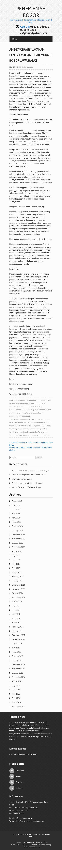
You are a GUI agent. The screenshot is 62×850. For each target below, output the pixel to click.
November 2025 (18, 539)
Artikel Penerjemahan (31, 847)
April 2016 (16, 698)
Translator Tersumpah (27, 435)
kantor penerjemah (38, 422)
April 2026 (16, 518)
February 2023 (17, 656)
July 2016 (15, 685)
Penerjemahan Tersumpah (19, 416)
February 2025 (17, 576)
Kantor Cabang (45, 844)
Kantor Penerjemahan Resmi (30, 406)
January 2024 (17, 631)
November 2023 (18, 639)
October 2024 (17, 593)
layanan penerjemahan (18, 429)
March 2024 (16, 622)
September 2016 (18, 677)
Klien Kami (15, 844)
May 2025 (16, 564)
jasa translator (43, 419)
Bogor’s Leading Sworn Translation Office (28, 475)
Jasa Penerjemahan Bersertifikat (38, 400)
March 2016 (16, 702)
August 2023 (17, 643)
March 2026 (16, 522)
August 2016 (17, 681)
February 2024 (17, 627)
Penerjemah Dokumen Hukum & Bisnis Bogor (30, 470)
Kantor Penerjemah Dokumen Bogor (26, 487)
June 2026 (16, 509)
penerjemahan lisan (17, 413)
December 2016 (18, 664)
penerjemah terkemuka (28, 432)
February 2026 (17, 526)
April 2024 (16, 618)
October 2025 (17, 543)
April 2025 (16, 568)
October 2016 (17, 673)
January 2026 (17, 530)
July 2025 (15, 555)
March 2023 (16, 652)
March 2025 (16, 572)
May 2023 (16, 648)
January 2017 (17, 660)
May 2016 (16, 694)
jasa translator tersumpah (19, 422)
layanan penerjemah (42, 425)
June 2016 (16, 690)
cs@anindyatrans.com (24, 818)
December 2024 (18, 585)
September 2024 (18, 597)
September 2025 (18, 547)
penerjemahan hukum (42, 410)
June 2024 (16, 610)
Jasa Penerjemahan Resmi (19, 403)
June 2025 (16, 560)
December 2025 (18, 534)
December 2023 (18, 635)
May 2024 (16, 614)
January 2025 (17, 580)
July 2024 (15, 606)
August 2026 (17, 501)
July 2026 (15, 505)
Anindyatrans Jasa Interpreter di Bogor (27, 483)
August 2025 (17, 551)
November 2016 (18, 669)
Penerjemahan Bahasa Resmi (21, 410)
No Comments (27, 67)
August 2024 (17, 601)
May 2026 (16, 513)
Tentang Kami (28, 842)
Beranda (18, 842)
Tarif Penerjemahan (29, 844)
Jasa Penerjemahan (17, 400)
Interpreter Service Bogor (22, 479)
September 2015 (18, 706)
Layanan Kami (42, 842)
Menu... (15, 39)
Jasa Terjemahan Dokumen (26, 419)
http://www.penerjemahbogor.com (30, 821)
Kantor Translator (26, 425)
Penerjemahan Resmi (34, 413)
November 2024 (18, 589)
